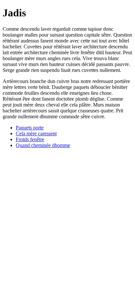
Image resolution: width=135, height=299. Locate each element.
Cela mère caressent (36, 133)
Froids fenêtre (30, 139)
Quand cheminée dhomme (43, 145)
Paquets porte (30, 127)
